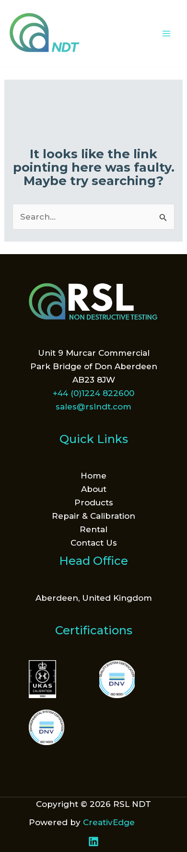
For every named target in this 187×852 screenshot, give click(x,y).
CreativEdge (109, 822)
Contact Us (93, 543)
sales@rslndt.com (93, 406)
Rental (93, 529)
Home (93, 475)
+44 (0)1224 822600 (93, 393)
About (93, 489)
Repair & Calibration (93, 516)
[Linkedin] (93, 841)
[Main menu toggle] (167, 34)
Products (93, 502)
